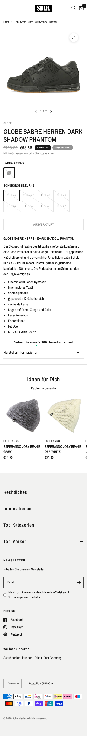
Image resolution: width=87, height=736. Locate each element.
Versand (19, 153)
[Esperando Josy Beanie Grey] (23, 416)
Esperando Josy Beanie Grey (21, 449)
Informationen (17, 508)
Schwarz (9, 172)
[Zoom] (73, 37)
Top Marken (15, 541)
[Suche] (73, 8)
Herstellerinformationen (20, 352)
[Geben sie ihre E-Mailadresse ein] (79, 582)
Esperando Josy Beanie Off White (63, 449)
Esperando (11, 440)
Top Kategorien (18, 525)
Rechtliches (15, 492)
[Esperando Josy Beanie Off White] (64, 416)
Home (6, 22)
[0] (80, 8)
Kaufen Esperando (43, 388)
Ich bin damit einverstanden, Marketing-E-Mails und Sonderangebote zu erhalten (38, 594)
